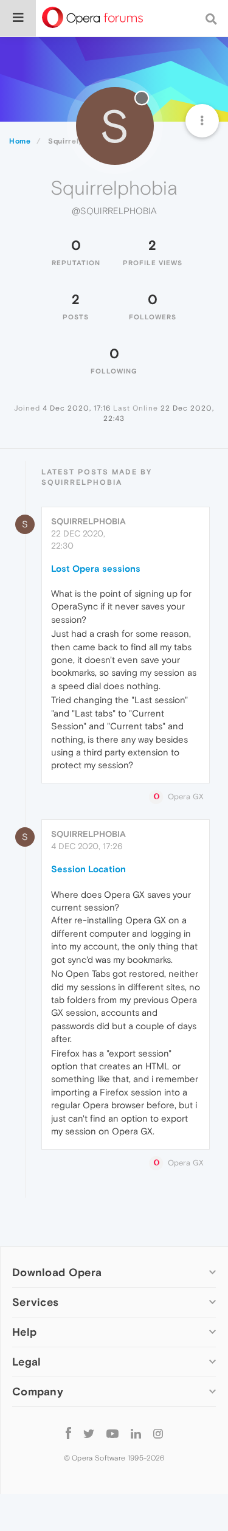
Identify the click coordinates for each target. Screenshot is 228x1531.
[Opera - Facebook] (68, 1432)
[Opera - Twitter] (88, 1433)
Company (37, 1391)
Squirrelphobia (88, 521)
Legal (26, 1361)
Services (35, 1302)
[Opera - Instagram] (158, 1433)
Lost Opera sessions (95, 568)
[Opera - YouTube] (112, 1433)
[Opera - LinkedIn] (136, 1433)
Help (24, 1331)
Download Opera (57, 1272)
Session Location (88, 869)
